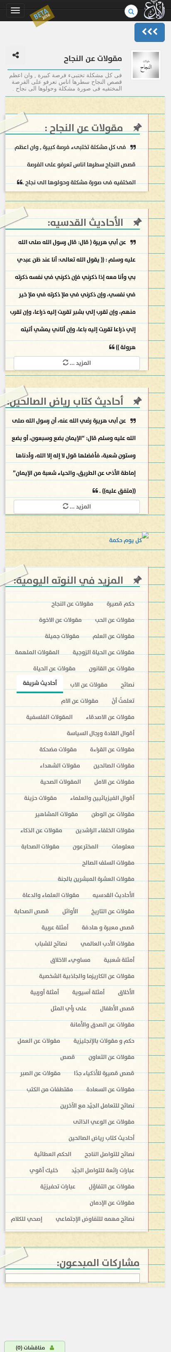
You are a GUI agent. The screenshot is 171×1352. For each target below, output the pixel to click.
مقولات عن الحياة (54, 668)
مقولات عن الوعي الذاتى (103, 1122)
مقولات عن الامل (114, 782)
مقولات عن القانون (111, 668)
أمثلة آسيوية (88, 992)
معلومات (123, 846)
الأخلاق (126, 992)
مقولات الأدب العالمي (107, 944)
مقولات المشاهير (56, 814)
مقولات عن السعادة (110, 1089)
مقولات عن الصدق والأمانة (102, 1024)
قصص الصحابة (31, 911)
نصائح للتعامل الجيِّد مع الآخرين (97, 1105)
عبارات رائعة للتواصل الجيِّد (102, 1170)
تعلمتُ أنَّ (123, 701)
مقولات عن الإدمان (112, 1203)
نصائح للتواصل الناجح (109, 1154)
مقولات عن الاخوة (60, 620)
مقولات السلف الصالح (108, 863)
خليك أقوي (43, 1170)
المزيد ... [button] (79, 363)
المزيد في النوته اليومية (69, 580)
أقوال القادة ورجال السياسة (100, 733)
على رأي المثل (69, 1008)
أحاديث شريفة (40, 683)
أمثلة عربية (55, 927)
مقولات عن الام (79, 701)
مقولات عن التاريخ (112, 911)
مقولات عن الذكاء (41, 830)
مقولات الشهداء (60, 765)
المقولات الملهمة (37, 652)
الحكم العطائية (52, 1154)
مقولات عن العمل (38, 1041)
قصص (67, 1057)
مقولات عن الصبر (40, 1073)
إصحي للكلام (26, 1219)
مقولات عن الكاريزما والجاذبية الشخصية (86, 976)
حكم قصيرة (120, 604)
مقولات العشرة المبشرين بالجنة (96, 879)
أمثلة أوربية (44, 992)
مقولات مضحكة (58, 749)
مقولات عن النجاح (85, 128)
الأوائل (70, 911)
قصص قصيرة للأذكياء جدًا (104, 1073)
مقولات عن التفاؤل (111, 1186)
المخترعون (85, 846)
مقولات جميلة (62, 636)
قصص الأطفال (117, 1008)
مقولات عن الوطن (112, 814)
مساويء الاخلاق (70, 960)
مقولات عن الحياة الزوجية (103, 652)
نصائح (127, 684)
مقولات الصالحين (113, 765)
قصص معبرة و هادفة (108, 927)
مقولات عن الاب (88, 684)
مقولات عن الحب (114, 620)
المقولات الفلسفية (49, 717)
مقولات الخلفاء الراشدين (105, 830)
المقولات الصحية (60, 782)
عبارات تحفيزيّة (58, 1186)
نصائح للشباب (51, 944)
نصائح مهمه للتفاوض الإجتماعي (95, 1219)
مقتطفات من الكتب (50, 1089)
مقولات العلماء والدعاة (50, 895)
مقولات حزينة (40, 798)
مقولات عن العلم (113, 636)
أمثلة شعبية (119, 960)
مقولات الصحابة (40, 846)
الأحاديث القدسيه (86, 222)
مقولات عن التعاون (111, 1057)
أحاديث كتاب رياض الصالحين (66, 401)
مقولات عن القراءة (112, 749)
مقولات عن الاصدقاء (110, 717)
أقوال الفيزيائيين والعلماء (102, 798)
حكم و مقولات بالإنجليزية (103, 1041)
